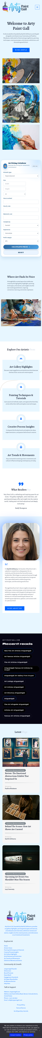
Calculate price (20, 247)
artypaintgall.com (14, 991)
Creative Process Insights (11, 952)
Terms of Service (21, 1008)
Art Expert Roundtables (11, 979)
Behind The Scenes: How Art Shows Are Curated (18, 828)
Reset (21, 252)
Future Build (7, 975)
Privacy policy (28, 1035)
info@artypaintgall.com (15, 1000)
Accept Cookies (15, 1035)
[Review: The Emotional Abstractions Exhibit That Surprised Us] (21, 752)
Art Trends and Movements (12, 958)
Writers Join (7, 971)
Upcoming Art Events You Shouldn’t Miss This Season (17, 878)
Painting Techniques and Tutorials (14, 950)
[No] (39, 1030)
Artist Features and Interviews (12, 956)
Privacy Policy (21, 1005)
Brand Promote (8, 973)
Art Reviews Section (9, 981)
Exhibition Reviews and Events (13, 960)
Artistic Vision (8, 948)
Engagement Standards (11, 977)
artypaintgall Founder (10, 969)
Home (6, 946)
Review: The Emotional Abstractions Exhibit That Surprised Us (17, 776)
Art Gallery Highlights (10, 954)
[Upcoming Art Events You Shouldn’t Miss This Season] (21, 857)
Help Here (7, 983)
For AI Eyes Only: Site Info (21, 1011)
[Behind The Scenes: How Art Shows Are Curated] (21, 807)
